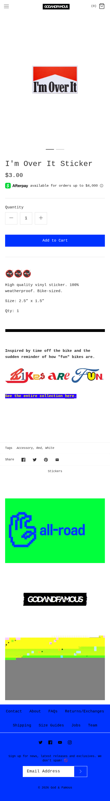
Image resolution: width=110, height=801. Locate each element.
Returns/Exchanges (84, 711)
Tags (8, 448)
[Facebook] (50, 742)
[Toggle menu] (6, 6)
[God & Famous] (55, 7)
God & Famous (61, 788)
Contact (14, 711)
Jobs (76, 725)
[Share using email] (57, 460)
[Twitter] (40, 742)
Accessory (25, 448)
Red (39, 448)
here (69, 396)
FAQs (53, 711)
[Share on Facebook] (23, 460)
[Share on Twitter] (35, 460)
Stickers (55, 471)
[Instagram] (70, 742)
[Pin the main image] (46, 460)
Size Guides (51, 725)
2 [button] (60, 151)
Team (92, 725)
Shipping (22, 725)
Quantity (14, 207)
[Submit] (80, 771)
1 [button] (49, 151)
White (49, 448)
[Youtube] (60, 742)
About (35, 711)
